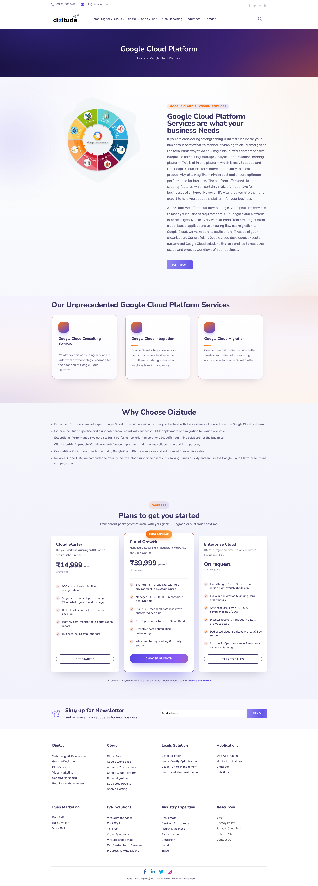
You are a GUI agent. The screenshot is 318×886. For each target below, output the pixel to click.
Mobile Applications (229, 761)
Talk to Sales (233, 659)
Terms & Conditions (229, 828)
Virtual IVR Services (119, 818)
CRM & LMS (224, 772)
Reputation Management (68, 783)
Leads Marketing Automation (180, 772)
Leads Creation (171, 755)
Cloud (118, 19)
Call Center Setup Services (124, 845)
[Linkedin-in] (265, 5)
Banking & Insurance (175, 823)
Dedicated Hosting (119, 783)
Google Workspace (119, 761)
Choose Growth (159, 658)
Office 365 (114, 756)
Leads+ (131, 19)
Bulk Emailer (60, 823)
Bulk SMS (58, 817)
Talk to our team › (200, 680)
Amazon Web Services (121, 767)
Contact (210, 19)
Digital (105, 19)
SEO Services (61, 767)
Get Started (85, 659)
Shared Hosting (117, 788)
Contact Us (224, 839)
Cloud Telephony (118, 834)
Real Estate (169, 818)
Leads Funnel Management (179, 766)
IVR (154, 19)
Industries (193, 19)
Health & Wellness (173, 828)
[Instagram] (260, 5)
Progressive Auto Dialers (123, 850)
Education (168, 839)
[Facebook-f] (249, 5)
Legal (165, 845)
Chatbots (223, 766)
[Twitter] (254, 5)
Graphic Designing (64, 761)
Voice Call (58, 828)
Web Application (227, 755)
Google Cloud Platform (122, 772)
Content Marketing (64, 777)
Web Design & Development (70, 756)
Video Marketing (62, 772)
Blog (219, 817)
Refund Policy (226, 834)
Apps (144, 19)
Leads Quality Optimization (179, 761)
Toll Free (112, 828)
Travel (166, 850)
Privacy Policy (226, 823)
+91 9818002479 (65, 4)
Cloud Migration (117, 778)
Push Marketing (171, 19)
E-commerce (170, 834)
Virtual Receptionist (120, 839)
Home (95, 19)
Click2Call (113, 823)
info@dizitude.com (97, 4)
